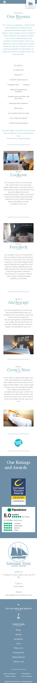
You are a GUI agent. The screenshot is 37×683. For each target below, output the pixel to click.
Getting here (18, 653)
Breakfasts (18, 639)
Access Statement (26, 676)
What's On (18, 648)
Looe (18, 644)
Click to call (18, 662)
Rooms (18, 634)
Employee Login (10, 676)
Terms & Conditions (9, 673)
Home (18, 630)
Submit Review (18, 657)
